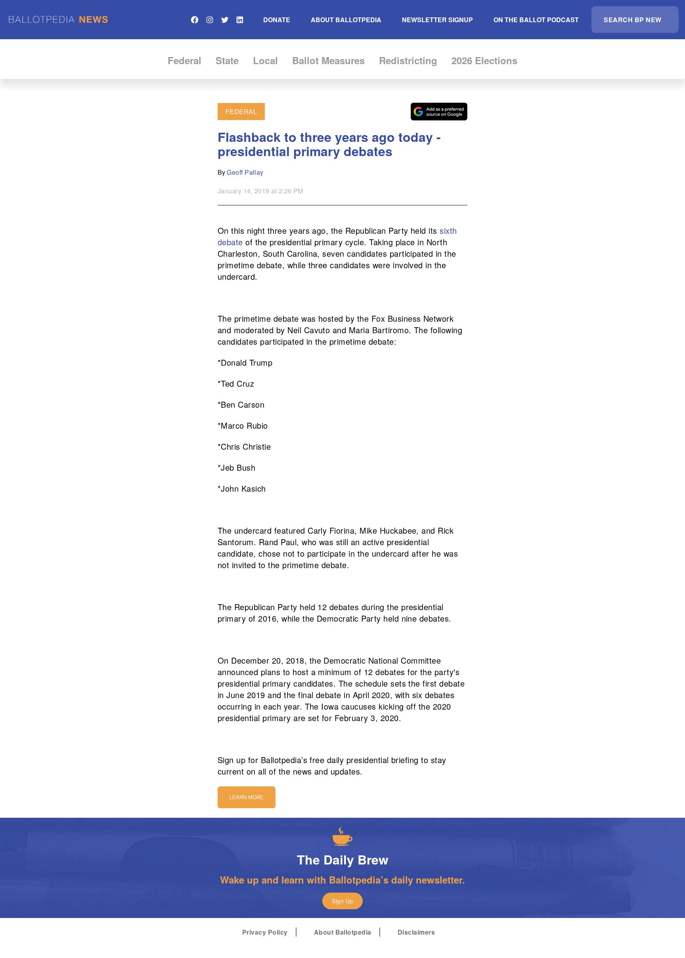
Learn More (247, 797)
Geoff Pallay (245, 172)
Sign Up (342, 901)
